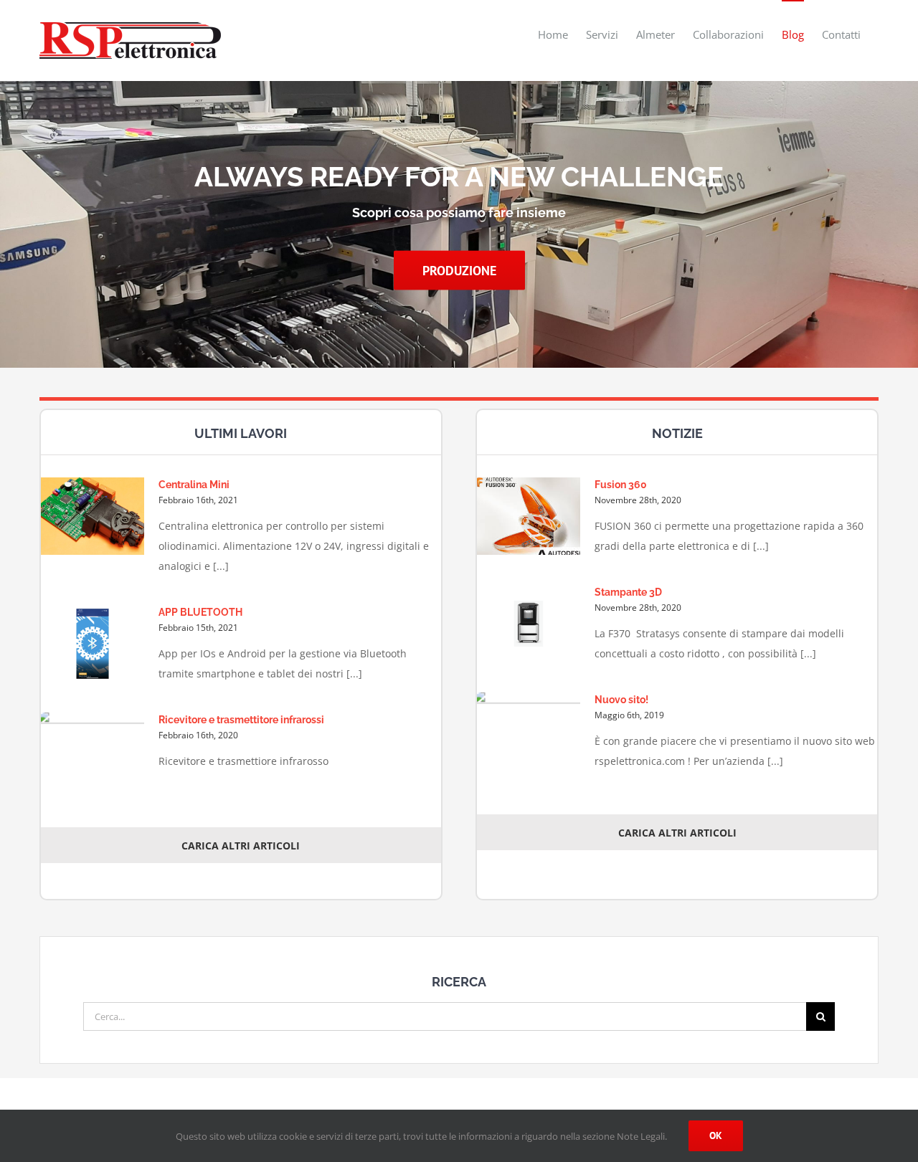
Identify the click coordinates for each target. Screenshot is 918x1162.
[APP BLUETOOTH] (92, 643)
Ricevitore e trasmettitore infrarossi (241, 719)
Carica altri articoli (240, 845)
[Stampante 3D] (528, 623)
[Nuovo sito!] (528, 734)
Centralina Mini (194, 484)
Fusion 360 (621, 484)
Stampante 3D (628, 592)
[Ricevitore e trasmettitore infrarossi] (92, 754)
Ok (715, 1135)
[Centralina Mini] (92, 516)
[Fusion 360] (528, 516)
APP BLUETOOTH (200, 612)
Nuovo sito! (621, 699)
